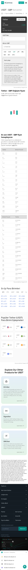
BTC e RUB (22, 306)
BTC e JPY (3, 301)
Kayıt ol (21, 3)
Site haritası (18, 512)
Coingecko (23, 87)
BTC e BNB (22, 296)
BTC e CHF (13, 306)
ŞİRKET (3, 507)
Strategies (4, 499)
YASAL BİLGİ (4, 503)
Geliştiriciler (4, 494)
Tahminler (18, 520)
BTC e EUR (13, 299)
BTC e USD (4, 299)
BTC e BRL (12, 301)
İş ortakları (4, 516)
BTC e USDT (13, 296)
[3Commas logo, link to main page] (6, 2)
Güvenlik (17, 516)
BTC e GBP (22, 299)
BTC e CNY (22, 304)
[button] (25, 566)
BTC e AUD (4, 304)
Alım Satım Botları (6, 490)
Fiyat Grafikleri (5, 520)
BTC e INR (21, 301)
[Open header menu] (26, 2)
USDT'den (6, 35)
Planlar (3, 512)
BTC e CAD (13, 304)
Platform (3, 486)
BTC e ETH (4, 296)
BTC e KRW (4, 306)
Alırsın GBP (6, 43)
